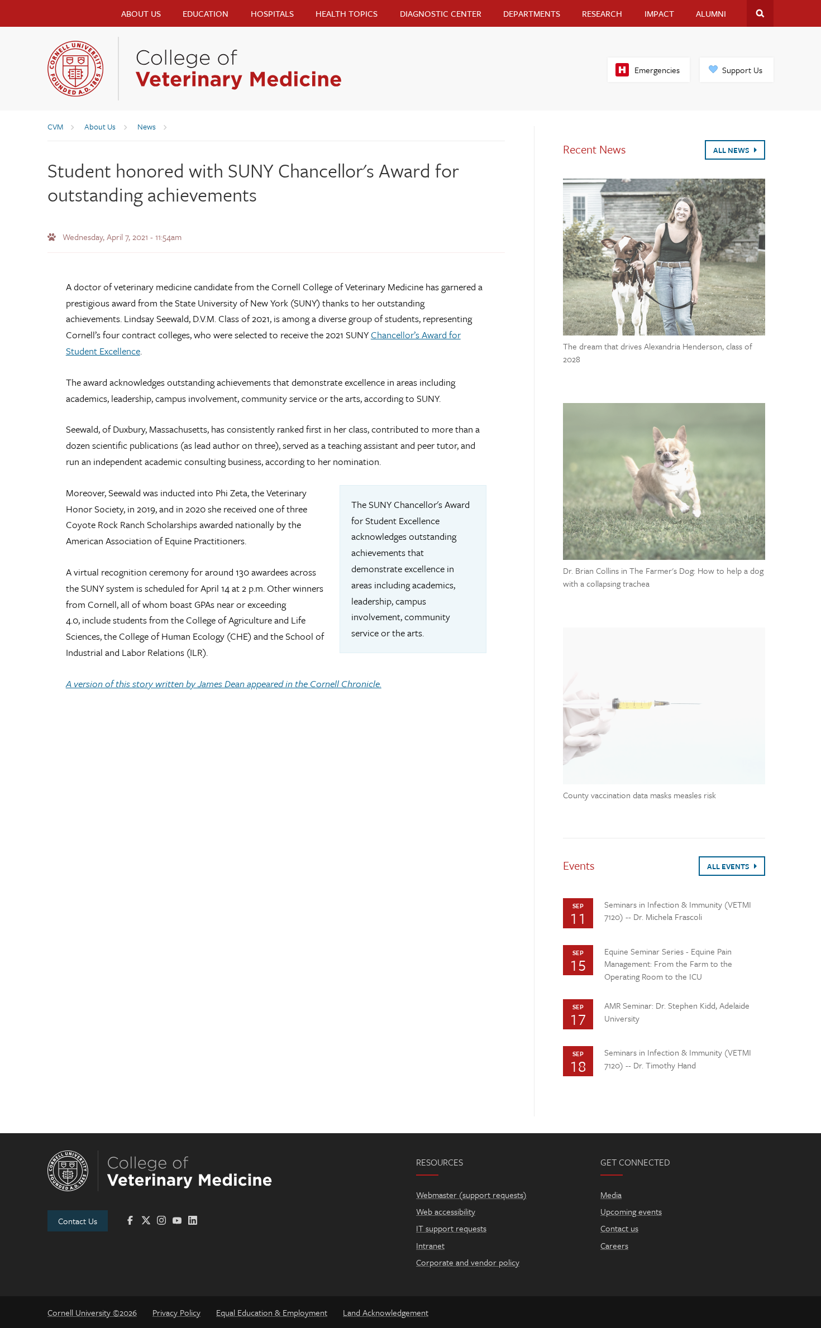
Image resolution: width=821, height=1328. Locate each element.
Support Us (742, 70)
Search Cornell (760, 13)
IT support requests (451, 1228)
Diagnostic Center (440, 13)
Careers (614, 1245)
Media (611, 1194)
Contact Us (77, 1221)
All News (732, 150)
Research (602, 13)
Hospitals (272, 13)
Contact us (619, 1228)
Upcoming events (631, 1211)
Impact (659, 13)
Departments (531, 13)
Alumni (711, 13)
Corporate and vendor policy (467, 1262)
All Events (729, 866)
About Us (141, 13)
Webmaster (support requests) (471, 1194)
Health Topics (347, 13)
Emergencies (657, 70)
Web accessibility (445, 1211)
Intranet (430, 1245)
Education (205, 13)
